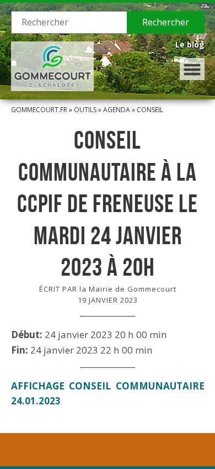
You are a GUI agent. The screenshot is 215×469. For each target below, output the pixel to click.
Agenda (116, 109)
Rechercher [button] (165, 22)
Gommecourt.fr (39, 109)
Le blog (190, 44)
